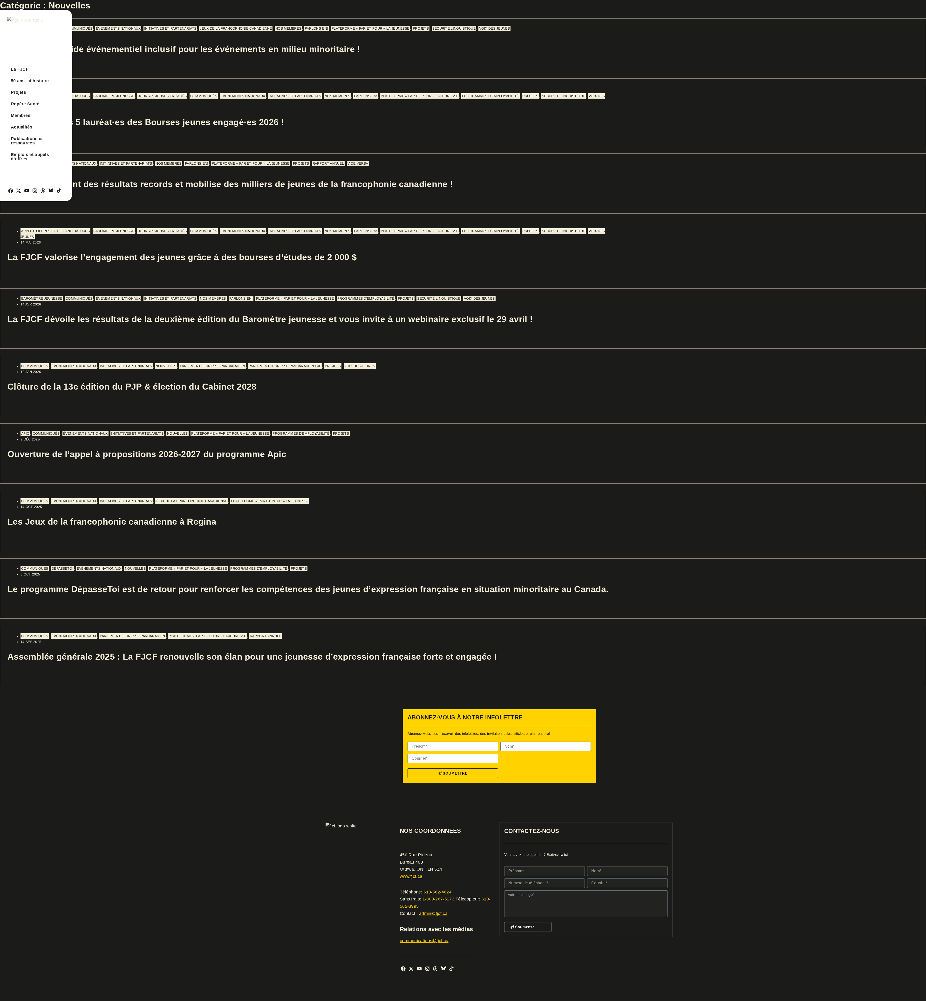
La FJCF (19, 69)
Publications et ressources (27, 140)
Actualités (21, 127)
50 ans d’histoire (30, 80)
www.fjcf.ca (411, 876)
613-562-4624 (438, 892)
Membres (20, 115)
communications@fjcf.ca (424, 940)
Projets (18, 92)
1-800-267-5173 (438, 899)
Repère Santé (25, 103)
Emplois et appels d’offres (30, 156)
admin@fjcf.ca (433, 913)
